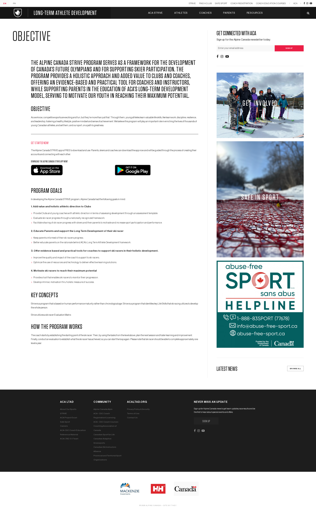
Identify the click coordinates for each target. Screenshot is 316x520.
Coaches (205, 13)
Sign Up (206, 421)
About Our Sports (68, 409)
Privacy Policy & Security (138, 409)
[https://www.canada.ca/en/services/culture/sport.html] (186, 488)
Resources (255, 13)
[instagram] (307, 3)
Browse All (295, 368)
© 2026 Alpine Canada (150, 505)
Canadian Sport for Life (104, 435)
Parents (229, 13)
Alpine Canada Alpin (102, 409)
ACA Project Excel (68, 418)
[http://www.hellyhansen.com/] (157, 488)
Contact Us (132, 418)
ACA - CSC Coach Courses (105, 422)
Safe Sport (221, 3)
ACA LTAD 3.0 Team (69, 439)
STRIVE (192, 3)
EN (4, 3)
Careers (64, 426)
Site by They (170, 505)
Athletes (181, 13)
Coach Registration (242, 3)
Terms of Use (133, 413)
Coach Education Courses (271, 3)
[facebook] (304, 3)
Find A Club (205, 3)
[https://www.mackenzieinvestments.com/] (129, 488)
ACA (295, 3)
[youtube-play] (311, 3)
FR (14, 3)
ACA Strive (155, 13)
